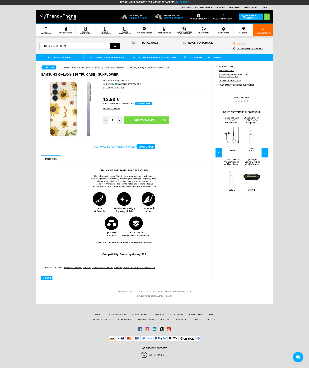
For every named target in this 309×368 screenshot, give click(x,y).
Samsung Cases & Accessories (98, 267)
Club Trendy (234, 8)
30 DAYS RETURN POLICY (230, 81)
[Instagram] (147, 329)
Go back (50, 67)
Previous (218, 152)
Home (97, 315)
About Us (220, 8)
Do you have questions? (123, 146)
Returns (186, 8)
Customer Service (203, 8)
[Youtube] (169, 329)
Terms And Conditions (205, 320)
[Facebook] (140, 329)
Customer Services (116, 315)
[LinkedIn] (154, 329)
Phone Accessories (73, 267)
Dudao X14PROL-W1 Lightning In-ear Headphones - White (232, 162)
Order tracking (140, 315)
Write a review (241, 97)
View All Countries (102, 320)
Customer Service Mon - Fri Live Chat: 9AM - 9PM (233, 76)
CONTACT (265, 8)
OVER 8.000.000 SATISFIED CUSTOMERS (236, 85)
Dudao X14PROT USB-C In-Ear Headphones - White (252, 120)
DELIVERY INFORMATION (114, 88)
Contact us (182, 320)
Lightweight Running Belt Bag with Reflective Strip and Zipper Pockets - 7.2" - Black (252, 162)
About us (159, 315)
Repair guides (251, 8)
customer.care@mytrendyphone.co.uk (171, 291)
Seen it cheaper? (111, 109)
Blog (211, 315)
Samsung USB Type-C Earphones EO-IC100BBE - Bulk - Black (232, 120)
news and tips (125, 320)
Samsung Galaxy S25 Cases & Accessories (134, 267)
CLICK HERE (182, 2)
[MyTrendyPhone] (57, 17)
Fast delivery (226, 66)
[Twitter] (162, 329)
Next (265, 152)
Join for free (143, 104)
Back (48, 278)
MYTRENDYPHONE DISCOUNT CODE (154, 320)
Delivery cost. (226, 71)
